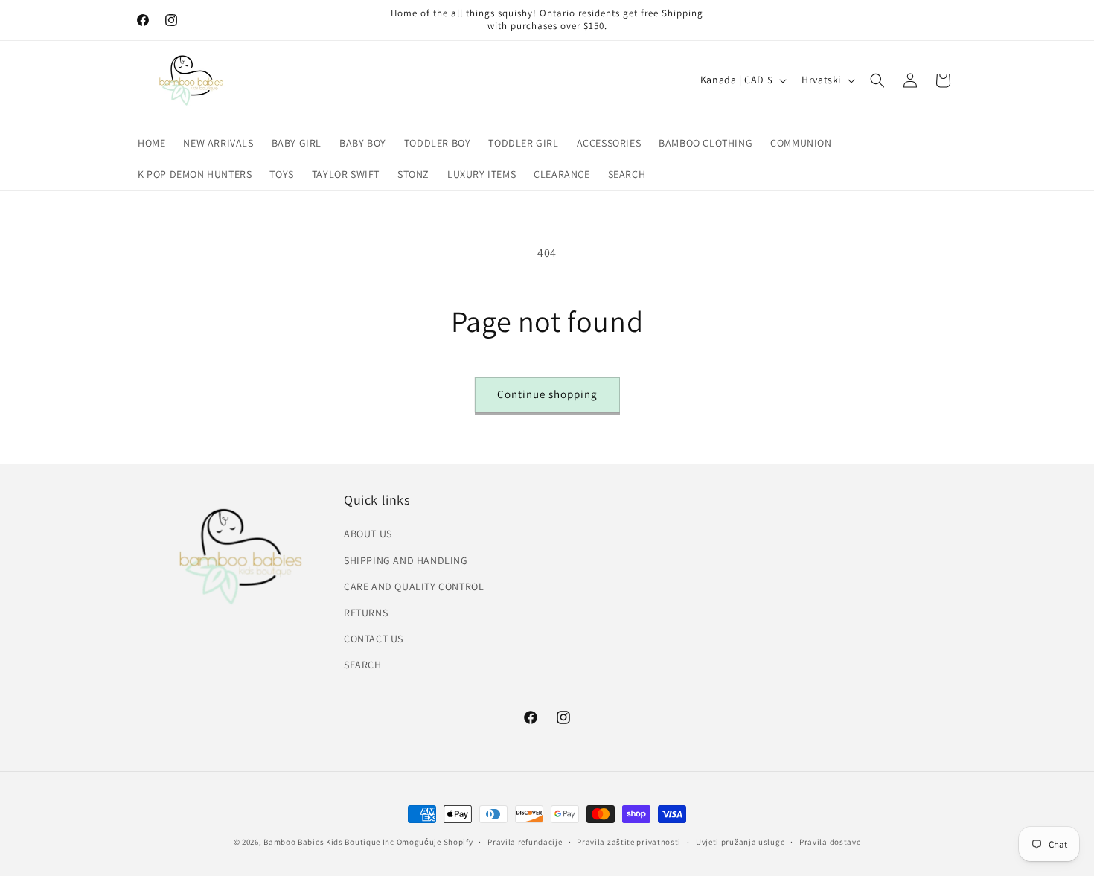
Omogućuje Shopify (435, 842)
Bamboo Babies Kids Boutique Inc (328, 842)
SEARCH (363, 664)
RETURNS (366, 612)
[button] (877, 80)
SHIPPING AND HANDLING (406, 560)
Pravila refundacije (524, 841)
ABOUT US (368, 533)
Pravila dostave (830, 841)
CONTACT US (373, 638)
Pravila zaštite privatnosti (629, 841)
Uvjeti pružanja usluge (740, 841)
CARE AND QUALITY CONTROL (414, 586)
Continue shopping (547, 394)
